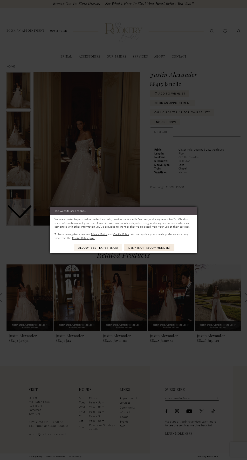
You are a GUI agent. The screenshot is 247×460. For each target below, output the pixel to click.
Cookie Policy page (83, 238)
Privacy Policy (99, 234)
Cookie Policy (121, 234)
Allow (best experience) (98, 247)
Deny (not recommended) (149, 247)
